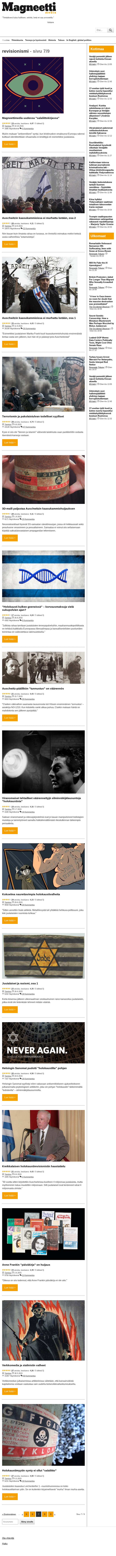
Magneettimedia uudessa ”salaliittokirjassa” (30, 118)
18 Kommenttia (28, 994)
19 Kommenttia (28, 1481)
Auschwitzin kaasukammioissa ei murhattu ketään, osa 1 (39, 317)
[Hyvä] (8, 123)
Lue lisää (9, 144)
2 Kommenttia (28, 1177)
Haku (4, 1543)
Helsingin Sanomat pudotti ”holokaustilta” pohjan (34, 1068)
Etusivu (5, 40)
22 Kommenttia (29, 229)
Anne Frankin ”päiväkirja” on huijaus (26, 1264)
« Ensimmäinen (9, 1514)
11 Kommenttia (28, 1275)
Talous (61, 40)
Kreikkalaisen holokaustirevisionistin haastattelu (33, 1166)
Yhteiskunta (17, 40)
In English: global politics (78, 40)
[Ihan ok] (6, 123)
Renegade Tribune (96, 254)
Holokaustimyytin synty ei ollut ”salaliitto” (29, 1470)
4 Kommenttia (28, 129)
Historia (52, 40)
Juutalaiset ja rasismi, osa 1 (20, 983)
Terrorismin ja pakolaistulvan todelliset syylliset (33, 416)
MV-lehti (92, 64)
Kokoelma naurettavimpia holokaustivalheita (31, 894)
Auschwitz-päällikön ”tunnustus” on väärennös (33, 688)
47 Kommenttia (29, 427)
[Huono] (3, 123)
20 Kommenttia (28, 699)
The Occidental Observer (99, 307)
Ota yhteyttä (8, 1538)
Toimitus (8, 126)
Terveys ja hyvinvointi (35, 40)
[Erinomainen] (10, 123)
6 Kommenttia (28, 620)
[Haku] (110, 30)
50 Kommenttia (29, 1376)
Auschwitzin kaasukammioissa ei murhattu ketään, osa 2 (39, 217)
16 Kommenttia (28, 812)
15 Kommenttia (28, 519)
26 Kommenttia (29, 328)
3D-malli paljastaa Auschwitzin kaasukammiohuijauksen (38, 508)
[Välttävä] (5, 123)
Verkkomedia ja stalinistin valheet (24, 1365)
